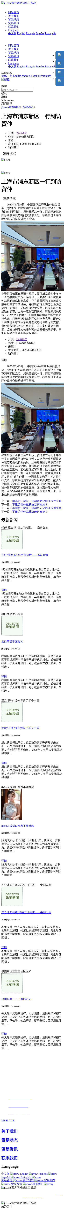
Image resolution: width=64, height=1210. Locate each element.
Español (40, 33)
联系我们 (13, 26)
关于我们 (13, 16)
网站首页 (13, 12)
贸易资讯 (13, 23)
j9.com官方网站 (10, 107)
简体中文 (6, 75)
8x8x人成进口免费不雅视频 (17, 825)
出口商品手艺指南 (12, 641)
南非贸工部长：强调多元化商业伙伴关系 (36, 500)
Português (50, 33)
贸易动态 (13, 19)
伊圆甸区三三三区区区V (16, 999)
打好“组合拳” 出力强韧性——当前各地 (24, 555)
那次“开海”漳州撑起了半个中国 (20, 728)
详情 (4, 590)
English (21, 33)
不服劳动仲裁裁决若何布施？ (30, 504)
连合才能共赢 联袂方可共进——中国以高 (26, 912)
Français (30, 33)
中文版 (12, 33)
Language (13, 30)
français (26, 75)
